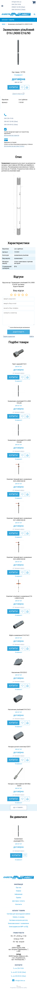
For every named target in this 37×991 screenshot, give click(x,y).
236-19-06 (16, 4)
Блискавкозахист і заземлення (18, 923)
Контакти (18, 904)
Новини (18, 891)
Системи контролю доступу (18, 920)
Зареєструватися (9, 336)
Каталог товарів (8, 20)
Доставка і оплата (18, 901)
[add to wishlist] (22, 87)
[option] (18, 52)
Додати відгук (17, 93)
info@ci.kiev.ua (20, 980)
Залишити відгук (19, 373)
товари (19, 807)
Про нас (18, 887)
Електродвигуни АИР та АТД (18, 926)
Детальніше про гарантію (11, 135)
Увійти (31, 336)
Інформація (18, 894)
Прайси (18, 897)
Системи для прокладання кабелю (18, 914)
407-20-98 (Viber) (18, 7)
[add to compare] (27, 87)
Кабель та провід (18, 917)
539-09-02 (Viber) (18, 9)
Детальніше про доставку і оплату (14, 146)
